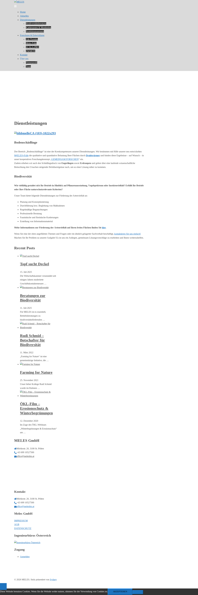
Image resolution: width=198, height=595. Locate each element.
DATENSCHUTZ (22, 528)
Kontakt (23, 55)
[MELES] (19, 2)
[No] (137, 592)
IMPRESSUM (21, 520)
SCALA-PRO (32, 47)
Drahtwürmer (93, 155)
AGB (16, 524)
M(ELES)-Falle (21, 155)
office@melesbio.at (25, 456)
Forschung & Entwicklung (32, 35)
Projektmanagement (35, 31)
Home (23, 12)
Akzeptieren (120, 592)
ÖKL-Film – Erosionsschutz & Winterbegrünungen (36, 408)
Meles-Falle (31, 43)
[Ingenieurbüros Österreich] (27, 542)
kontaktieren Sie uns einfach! (127, 234)
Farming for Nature (36, 372)
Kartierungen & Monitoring (38, 27)
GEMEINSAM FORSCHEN (65, 159)
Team (28, 66)
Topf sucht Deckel (34, 264)
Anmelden (25, 556)
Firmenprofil (31, 62)
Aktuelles (24, 16)
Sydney (53, 579)
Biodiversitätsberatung (36, 23)
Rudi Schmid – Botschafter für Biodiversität (32, 340)
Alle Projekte (32, 39)
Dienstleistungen (27, 20)
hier (104, 227)
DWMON (30, 51)
